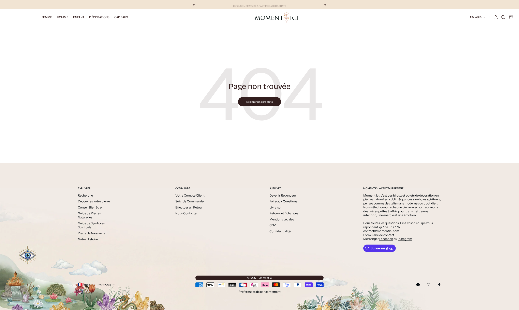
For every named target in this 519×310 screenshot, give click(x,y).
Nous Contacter (186, 213)
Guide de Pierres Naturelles (89, 215)
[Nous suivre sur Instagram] (429, 285)
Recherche (85, 195)
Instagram (405, 239)
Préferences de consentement (260, 292)
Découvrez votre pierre (94, 201)
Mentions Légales (281, 219)
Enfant (78, 17)
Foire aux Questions (283, 201)
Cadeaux (121, 17)
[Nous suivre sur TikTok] (439, 285)
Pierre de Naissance (91, 233)
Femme (47, 17)
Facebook (386, 239)
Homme (62, 17)
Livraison (275, 207)
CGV (272, 225)
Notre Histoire (88, 239)
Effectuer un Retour (189, 207)
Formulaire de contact (378, 235)
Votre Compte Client (190, 195)
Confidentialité (280, 231)
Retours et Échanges (283, 213)
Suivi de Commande (189, 201)
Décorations (99, 17)
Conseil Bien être (90, 207)
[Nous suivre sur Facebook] (418, 285)
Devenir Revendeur (282, 195)
